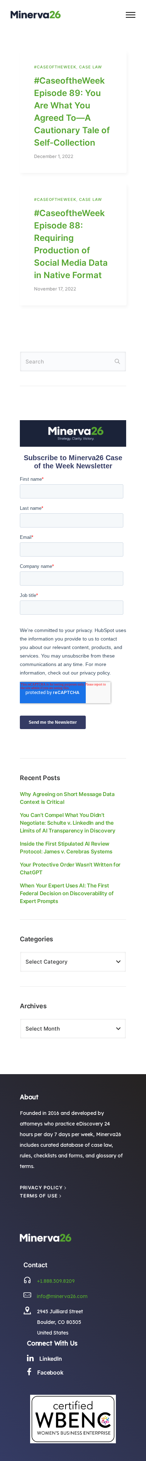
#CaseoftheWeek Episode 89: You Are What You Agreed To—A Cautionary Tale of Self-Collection (72, 111)
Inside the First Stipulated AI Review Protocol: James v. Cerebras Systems (66, 847)
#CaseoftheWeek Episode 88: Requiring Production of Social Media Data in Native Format (71, 244)
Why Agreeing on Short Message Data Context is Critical (67, 798)
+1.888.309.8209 (56, 1281)
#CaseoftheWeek (55, 67)
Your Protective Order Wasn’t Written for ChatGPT (70, 868)
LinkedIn (50, 1358)
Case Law (90, 67)
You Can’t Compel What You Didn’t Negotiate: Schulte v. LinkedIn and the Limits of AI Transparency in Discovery (68, 823)
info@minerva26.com (62, 1296)
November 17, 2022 (55, 289)
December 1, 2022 (53, 156)
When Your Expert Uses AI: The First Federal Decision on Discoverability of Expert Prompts (67, 893)
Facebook (50, 1372)
